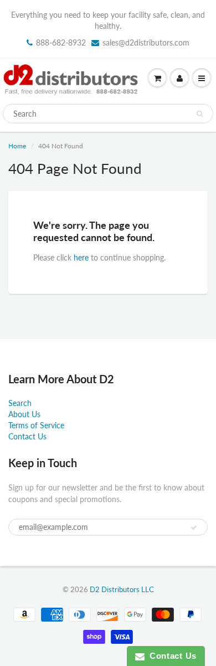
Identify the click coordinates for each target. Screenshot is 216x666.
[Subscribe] (194, 528)
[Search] (199, 114)
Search (20, 403)
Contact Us (27, 436)
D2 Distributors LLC (122, 589)
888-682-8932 (61, 42)
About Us (24, 414)
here (81, 257)
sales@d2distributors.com (145, 42)
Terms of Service (36, 425)
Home (17, 146)
